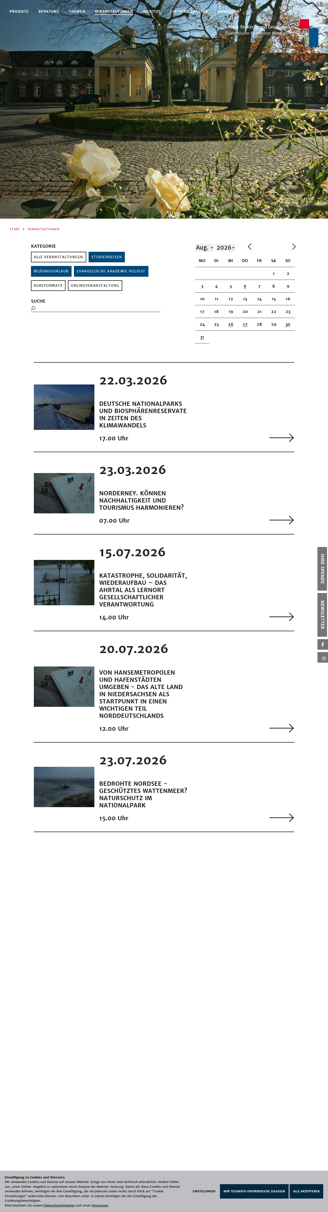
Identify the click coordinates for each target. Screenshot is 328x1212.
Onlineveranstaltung (95, 285)
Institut (151, 11)
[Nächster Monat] (294, 247)
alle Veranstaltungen (58, 257)
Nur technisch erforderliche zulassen (254, 1191)
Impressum (99, 1205)
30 (287, 324)
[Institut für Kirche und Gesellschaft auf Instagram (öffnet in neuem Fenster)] (322, 657)
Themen (77, 11)
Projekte (19, 11)
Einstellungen (204, 1191)
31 (202, 337)
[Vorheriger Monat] (269, 247)
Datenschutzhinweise (59, 1205)
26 (230, 324)
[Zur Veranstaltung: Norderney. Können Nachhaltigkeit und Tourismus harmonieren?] (281, 520)
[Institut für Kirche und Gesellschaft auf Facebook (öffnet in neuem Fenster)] (322, 644)
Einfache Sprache (189, 11)
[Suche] (251, 10)
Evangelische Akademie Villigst (111, 271)
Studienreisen (106, 257)
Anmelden (228, 11)
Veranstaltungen (114, 11)
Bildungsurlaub (51, 271)
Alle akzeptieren (306, 1191)
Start (15, 229)
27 (245, 324)
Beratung (48, 11)
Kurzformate (48, 285)
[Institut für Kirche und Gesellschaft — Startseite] (271, 32)
